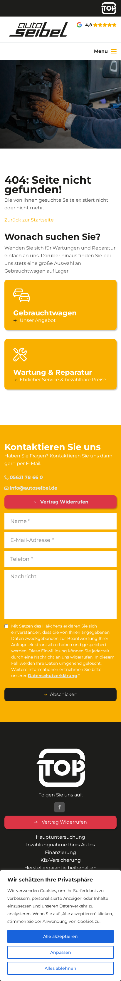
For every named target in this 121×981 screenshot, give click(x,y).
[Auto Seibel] (20, 29)
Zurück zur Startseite (29, 220)
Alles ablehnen (60, 968)
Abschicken (64, 694)
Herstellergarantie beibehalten (60, 868)
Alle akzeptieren (60, 936)
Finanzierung (60, 852)
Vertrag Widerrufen (63, 502)
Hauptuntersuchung (60, 837)
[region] (60, 925)
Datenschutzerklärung (52, 675)
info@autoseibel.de (33, 488)
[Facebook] (59, 807)
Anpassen (60, 952)
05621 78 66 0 (26, 477)
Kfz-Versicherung (61, 860)
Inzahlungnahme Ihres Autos (60, 845)
